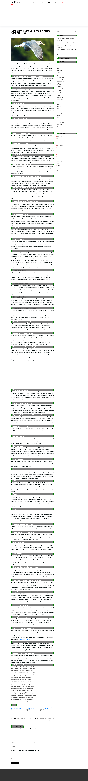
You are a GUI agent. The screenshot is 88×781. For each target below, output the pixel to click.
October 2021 (60, 99)
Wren (58, 170)
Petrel (58, 158)
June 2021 (59, 106)
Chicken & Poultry (60, 140)
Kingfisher (59, 150)
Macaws (58, 152)
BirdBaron (15, 2)
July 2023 (59, 83)
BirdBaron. (41, 777)
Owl (58, 154)
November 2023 (60, 77)
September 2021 (60, 101)
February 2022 (60, 92)
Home (34, 2)
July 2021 (59, 104)
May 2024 (59, 66)
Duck (58, 141)
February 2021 (60, 113)
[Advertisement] (44, 17)
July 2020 (59, 126)
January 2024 (59, 74)
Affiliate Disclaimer (55, 2)
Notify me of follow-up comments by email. (20, 755)
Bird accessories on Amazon (24, 639)
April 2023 (59, 84)
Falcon (58, 143)
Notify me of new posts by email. (17, 760)
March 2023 (59, 86)
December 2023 (60, 75)
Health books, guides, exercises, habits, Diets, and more (22, 577)
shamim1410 (25, 35)
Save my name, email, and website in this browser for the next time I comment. (26, 750)
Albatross (59, 138)
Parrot (58, 156)
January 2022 (59, 93)
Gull (29, 35)
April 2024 (59, 68)
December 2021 (60, 95)
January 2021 (59, 115)
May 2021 (59, 108)
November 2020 (60, 119)
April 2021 (59, 110)
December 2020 (60, 117)
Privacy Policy (48, 2)
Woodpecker (59, 169)
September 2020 (60, 122)
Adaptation (59, 136)
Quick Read (59, 161)
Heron (58, 149)
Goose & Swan (60, 145)
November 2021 (60, 97)
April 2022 (59, 90)
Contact (42, 2)
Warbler (58, 167)
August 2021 (59, 102)
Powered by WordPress (47, 777)
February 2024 (60, 72)
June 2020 (59, 128)
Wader (58, 165)
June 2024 (59, 65)
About (38, 2)
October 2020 (60, 120)
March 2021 (59, 111)
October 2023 (60, 79)
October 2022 (60, 88)
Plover (58, 160)
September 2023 (60, 81)
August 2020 (59, 124)
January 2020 (59, 129)
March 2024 (59, 70)
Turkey (58, 163)
